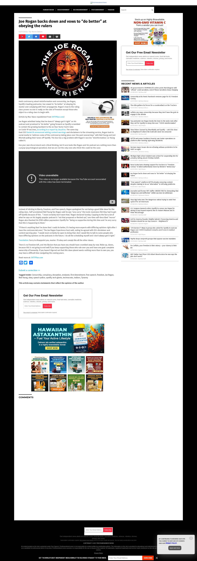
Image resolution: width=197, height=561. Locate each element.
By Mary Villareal (143, 101)
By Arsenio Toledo (144, 195)
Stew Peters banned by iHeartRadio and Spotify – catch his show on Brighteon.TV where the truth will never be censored (153, 131)
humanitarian (48, 10)
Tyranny (84, 278)
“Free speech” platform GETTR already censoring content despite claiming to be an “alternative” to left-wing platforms (152, 183)
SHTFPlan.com (58, 117)
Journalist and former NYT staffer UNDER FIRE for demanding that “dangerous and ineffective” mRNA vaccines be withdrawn (154, 192)
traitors (77, 278)
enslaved (66, 275)
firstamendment (97, 10)
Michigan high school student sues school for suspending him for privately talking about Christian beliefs (154, 157)
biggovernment (63, 10)
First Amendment (77, 275)
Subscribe (148, 558)
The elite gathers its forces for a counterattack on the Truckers (153, 105)
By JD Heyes (142, 125)
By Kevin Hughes (143, 223)
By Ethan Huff (142, 92)
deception (56, 275)
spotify (49, 278)
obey (30, 278)
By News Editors (143, 108)
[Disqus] (68, 429)
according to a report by (51, 130)
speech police (39, 278)
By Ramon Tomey (143, 151)
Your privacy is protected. (30, 312)
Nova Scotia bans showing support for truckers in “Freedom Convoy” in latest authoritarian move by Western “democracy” (153, 166)
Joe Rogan (109, 275)
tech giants (57, 278)
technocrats (68, 278)
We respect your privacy (87, 540)
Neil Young (23, 278)
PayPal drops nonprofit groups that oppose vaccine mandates (153, 239)
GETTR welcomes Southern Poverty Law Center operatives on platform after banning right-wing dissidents (152, 140)
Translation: (24, 240)
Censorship (37, 275)
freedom (111, 10)
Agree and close (175, 548)
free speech (91, 275)
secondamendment (80, 10)
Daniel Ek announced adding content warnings (46, 132)
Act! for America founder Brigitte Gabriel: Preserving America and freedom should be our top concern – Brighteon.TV (154, 220)
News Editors (37, 32)
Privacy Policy (98, 553)
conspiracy (47, 275)
